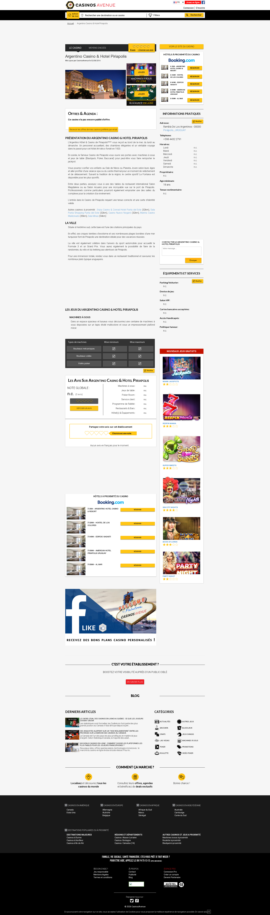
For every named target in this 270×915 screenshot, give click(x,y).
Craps (163, 734)
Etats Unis (71, 812)
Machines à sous (190, 740)
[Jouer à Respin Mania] (182, 406)
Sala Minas (93, 216)
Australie (179, 810)
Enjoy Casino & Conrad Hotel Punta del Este (119, 209)
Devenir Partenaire (172, 877)
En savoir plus (201, 912)
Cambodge (179, 812)
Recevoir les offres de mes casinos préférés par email (93, 129)
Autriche (106, 812)
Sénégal (142, 815)
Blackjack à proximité (172, 843)
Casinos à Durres (74, 837)
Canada (70, 810)
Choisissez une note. (122, 433)
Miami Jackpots (171, 381)
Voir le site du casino (181, 46)
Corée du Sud (180, 815)
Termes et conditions (103, 877)
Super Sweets (169, 465)
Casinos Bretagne (123, 840)
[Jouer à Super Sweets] (182, 448)
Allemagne (107, 810)
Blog (131, 877)
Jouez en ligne (193, 2)
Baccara (164, 728)
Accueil (70, 23)
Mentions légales (101, 874)
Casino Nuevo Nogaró (120, 212)
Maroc (141, 812)
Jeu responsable (101, 872)
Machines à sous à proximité (175, 837)
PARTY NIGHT (169, 576)
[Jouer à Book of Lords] (182, 528)
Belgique (106, 815)
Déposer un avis (84, 408)
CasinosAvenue (139, 906)
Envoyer (193, 260)
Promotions (188, 747)
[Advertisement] (135, 33)
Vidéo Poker (187, 753)
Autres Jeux (188, 722)
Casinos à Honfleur (75, 840)
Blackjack (187, 728)
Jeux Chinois (188, 734)
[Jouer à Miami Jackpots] (182, 368)
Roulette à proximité (172, 840)
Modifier (150, 371)
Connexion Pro (170, 872)
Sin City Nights (170, 507)
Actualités (165, 722)
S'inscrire (200, 8)
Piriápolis (168, 130)
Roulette (164, 753)
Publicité (132, 874)
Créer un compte (171, 874)
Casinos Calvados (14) (125, 843)
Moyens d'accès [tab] (97, 48)
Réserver (137, 510)
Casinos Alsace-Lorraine (126, 837)
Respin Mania (169, 423)
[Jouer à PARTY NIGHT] (182, 563)
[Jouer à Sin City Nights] (182, 490)
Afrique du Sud (145, 810)
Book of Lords (170, 542)
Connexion (188, 8)
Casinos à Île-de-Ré (75, 843)
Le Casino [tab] (75, 47)
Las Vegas (164, 740)
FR (178, 2)
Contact (132, 872)
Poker (162, 747)
